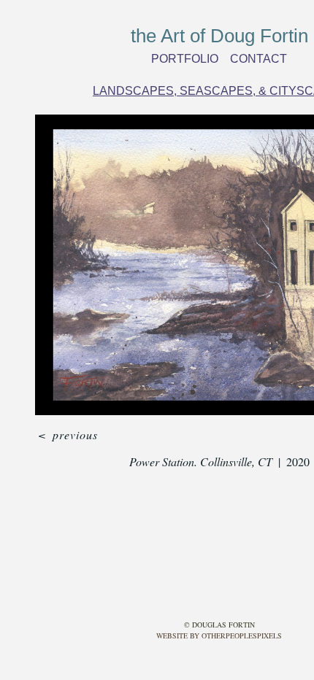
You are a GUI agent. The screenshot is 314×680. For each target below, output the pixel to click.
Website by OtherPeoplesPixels (219, 635)
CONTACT (255, 59)
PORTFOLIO (188, 59)
